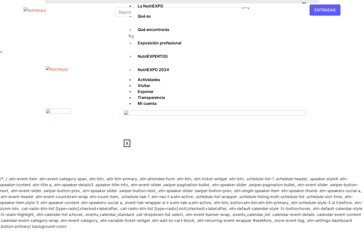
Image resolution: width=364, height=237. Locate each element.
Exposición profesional (159, 42)
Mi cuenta (147, 103)
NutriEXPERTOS (153, 56)
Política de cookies (216, 156)
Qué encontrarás (153, 29)
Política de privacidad (174, 156)
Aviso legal (140, 156)
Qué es (144, 16)
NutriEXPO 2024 (153, 69)
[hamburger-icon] (304, 2)
